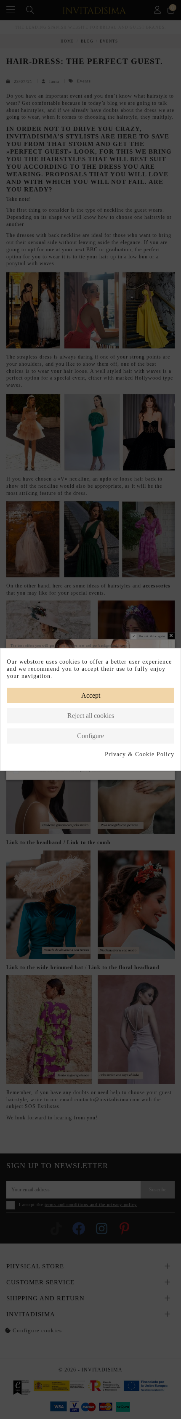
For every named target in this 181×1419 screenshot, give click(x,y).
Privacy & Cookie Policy (139, 754)
